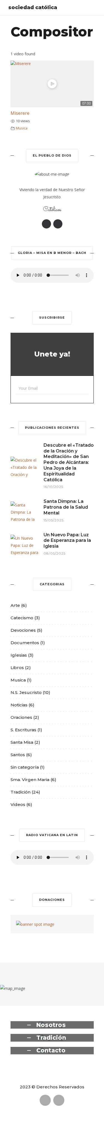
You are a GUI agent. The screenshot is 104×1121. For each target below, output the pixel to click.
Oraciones (21, 717)
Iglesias (19, 655)
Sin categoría (25, 767)
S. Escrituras (23, 729)
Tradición (21, 792)
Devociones (23, 630)
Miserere (20, 113)
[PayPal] (46, 223)
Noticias (19, 705)
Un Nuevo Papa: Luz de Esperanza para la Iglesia (67, 540)
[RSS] (57, 223)
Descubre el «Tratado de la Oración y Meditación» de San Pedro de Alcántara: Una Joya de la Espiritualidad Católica (69, 462)
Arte (15, 605)
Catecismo (22, 617)
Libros (17, 667)
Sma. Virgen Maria (30, 779)
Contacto (50, 1050)
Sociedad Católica (32, 7)
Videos (18, 804)
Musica (21, 128)
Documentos (25, 642)
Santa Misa (22, 742)
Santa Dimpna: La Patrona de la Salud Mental (66, 507)
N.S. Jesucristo (26, 692)
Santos (18, 754)
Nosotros (51, 1025)
